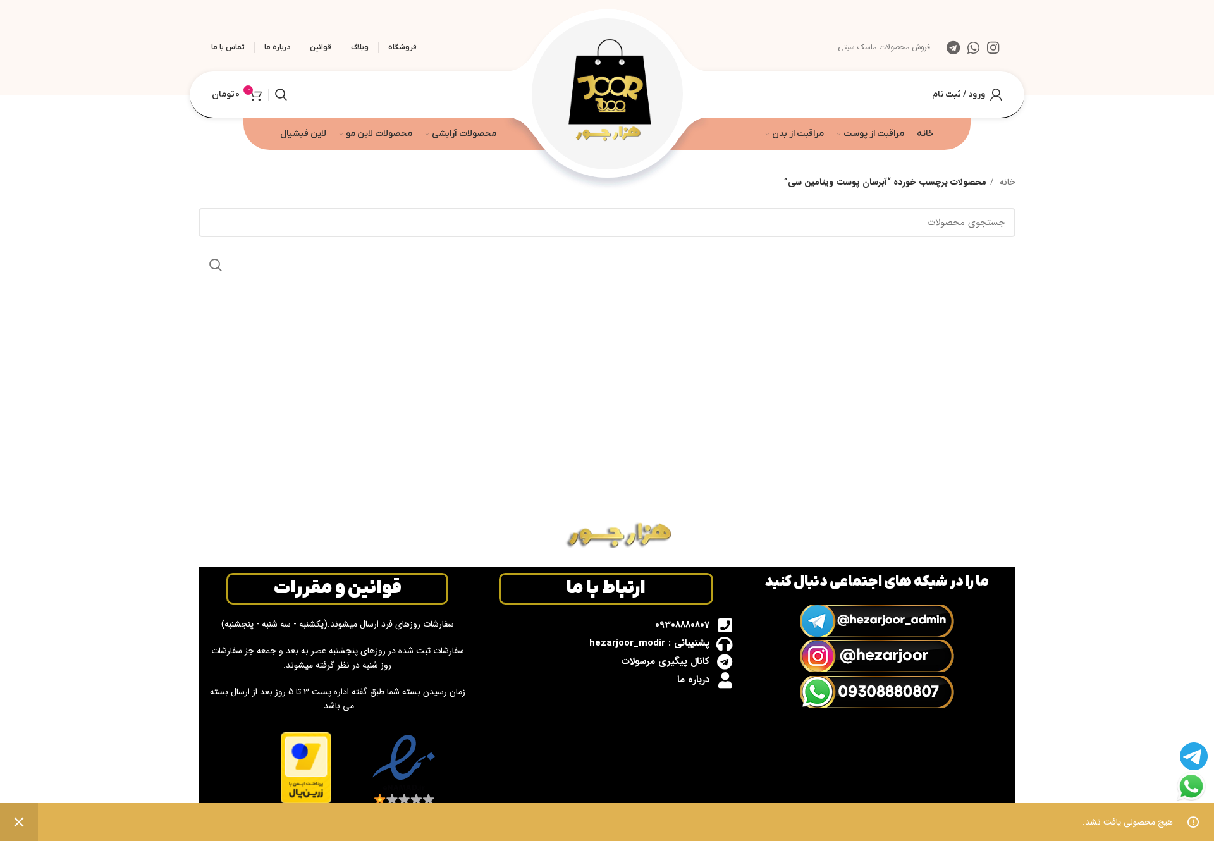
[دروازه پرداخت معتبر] (306, 767)
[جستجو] (281, 94)
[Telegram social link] (953, 47)
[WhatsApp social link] (973, 47)
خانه (1006, 182)
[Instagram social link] (993, 47)
